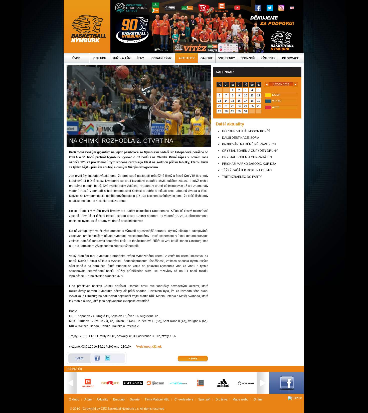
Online (258, 399)
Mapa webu (241, 399)
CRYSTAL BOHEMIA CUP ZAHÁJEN (247, 157)
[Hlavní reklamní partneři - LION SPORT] (245, 385)
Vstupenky (226, 58)
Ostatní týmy (161, 58)
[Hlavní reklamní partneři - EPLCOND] (178, 388)
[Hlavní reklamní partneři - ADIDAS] (223, 386)
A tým (88, 399)
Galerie (207, 58)
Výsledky (268, 58)
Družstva (222, 399)
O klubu (99, 58)
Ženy (140, 58)
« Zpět (193, 358)
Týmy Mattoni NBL (157, 399)
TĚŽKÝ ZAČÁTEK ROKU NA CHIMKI (247, 170)
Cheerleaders (183, 399)
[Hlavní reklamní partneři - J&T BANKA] (133, 384)
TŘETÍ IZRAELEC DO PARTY (242, 177)
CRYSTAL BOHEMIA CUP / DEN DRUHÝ (250, 151)
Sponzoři (248, 58)
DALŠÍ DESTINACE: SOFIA (240, 138)
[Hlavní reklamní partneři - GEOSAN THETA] (155, 384)
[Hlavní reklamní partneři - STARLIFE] (110, 383)
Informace (290, 58)
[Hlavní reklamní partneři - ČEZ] (88, 388)
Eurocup (119, 399)
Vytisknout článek (149, 346)
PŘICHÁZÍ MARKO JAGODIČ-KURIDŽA (249, 164)
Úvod (76, 58)
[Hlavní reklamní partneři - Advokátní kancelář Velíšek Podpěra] (200, 385)
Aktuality (187, 58)
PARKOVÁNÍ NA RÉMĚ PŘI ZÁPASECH (249, 144)
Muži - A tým (121, 58)
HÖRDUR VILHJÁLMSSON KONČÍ (246, 131)
